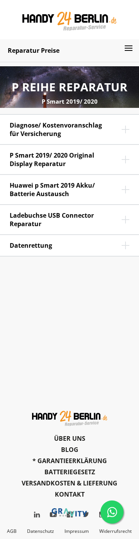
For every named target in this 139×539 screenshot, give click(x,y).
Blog (69, 449)
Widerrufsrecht (115, 531)
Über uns (69, 438)
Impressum (76, 531)
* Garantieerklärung (69, 461)
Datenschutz (40, 531)
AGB (12, 531)
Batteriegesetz (69, 472)
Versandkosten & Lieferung (69, 483)
